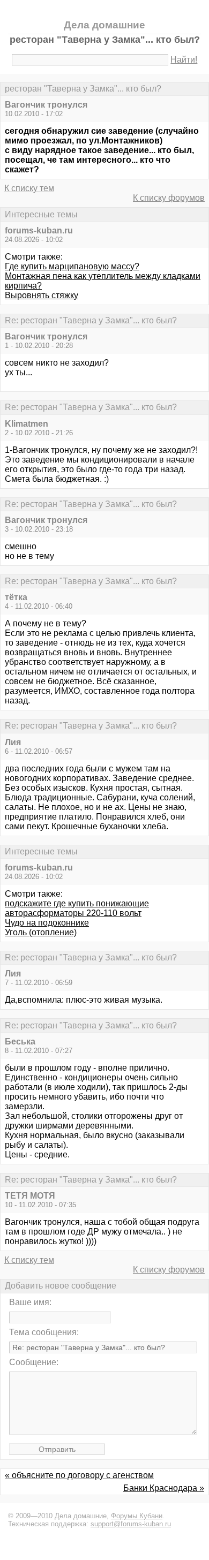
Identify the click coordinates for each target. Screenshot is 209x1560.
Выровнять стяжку (41, 295)
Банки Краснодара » (163, 1488)
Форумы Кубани (136, 1516)
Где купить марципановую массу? (72, 266)
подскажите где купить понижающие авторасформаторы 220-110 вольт (77, 908)
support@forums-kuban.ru (131, 1524)
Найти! (183, 59)
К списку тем (29, 188)
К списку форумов (169, 197)
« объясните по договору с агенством (79, 1475)
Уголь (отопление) (41, 932)
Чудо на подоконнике (47, 922)
